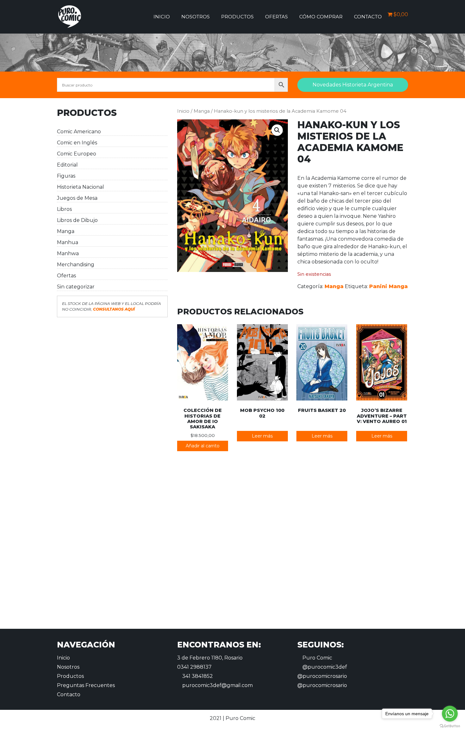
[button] (277, 130)
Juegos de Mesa (77, 198)
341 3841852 (197, 676)
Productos (237, 17)
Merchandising (75, 265)
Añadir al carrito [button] (203, 446)
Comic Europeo (76, 154)
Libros (64, 209)
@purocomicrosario (322, 676)
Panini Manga (388, 286)
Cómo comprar (321, 17)
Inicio (161, 17)
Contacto (368, 17)
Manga (65, 231)
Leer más (262, 436)
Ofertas (276, 17)
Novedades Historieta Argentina (353, 85)
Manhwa (68, 253)
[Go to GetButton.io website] (450, 726)
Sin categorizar (76, 287)
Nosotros (195, 17)
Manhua (67, 242)
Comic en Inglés (77, 143)
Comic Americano (79, 132)
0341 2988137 (194, 667)
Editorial (67, 165)
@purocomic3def (324, 667)
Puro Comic (316, 658)
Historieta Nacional (80, 187)
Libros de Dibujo (77, 220)
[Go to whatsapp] (450, 714)
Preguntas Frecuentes (86, 685)
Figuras (66, 176)
